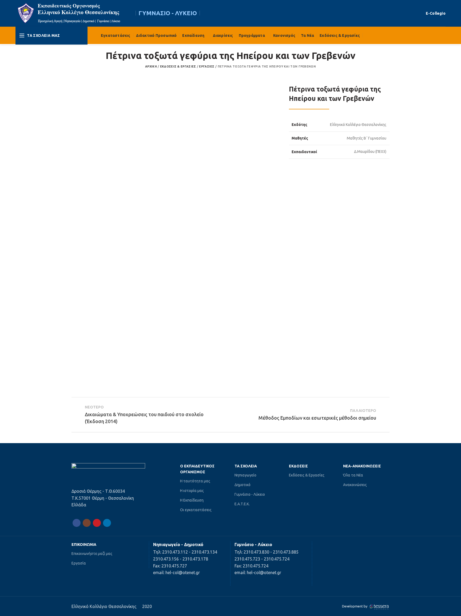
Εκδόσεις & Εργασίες (178, 66)
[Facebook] (77, 523)
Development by (355, 606)
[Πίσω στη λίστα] (230, 415)
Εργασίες (206, 66)
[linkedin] (107, 523)
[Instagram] (87, 523)
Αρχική (151, 66)
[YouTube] (97, 523)
